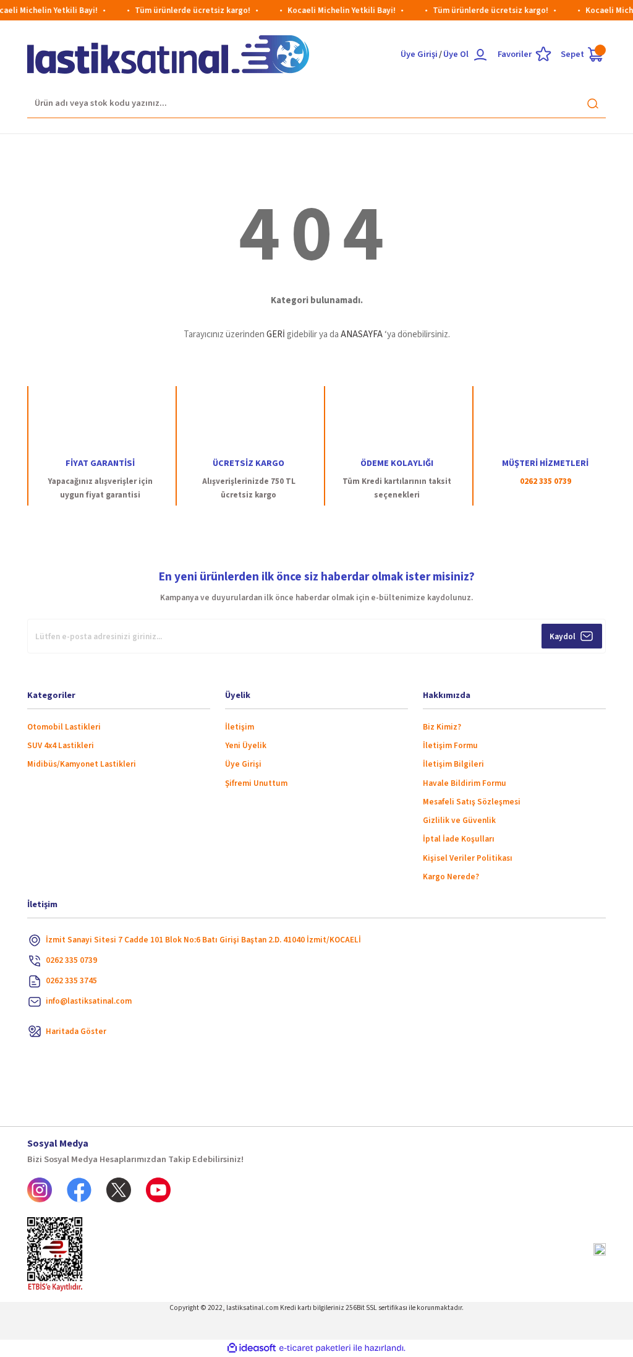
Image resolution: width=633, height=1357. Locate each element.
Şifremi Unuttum (256, 783)
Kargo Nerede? (451, 876)
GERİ (275, 334)
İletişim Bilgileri (453, 764)
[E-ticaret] (315, 1348)
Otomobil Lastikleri (64, 727)
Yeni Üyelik (245, 745)
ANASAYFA (362, 334)
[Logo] (168, 54)
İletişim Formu (450, 745)
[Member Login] (480, 54)
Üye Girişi (419, 54)
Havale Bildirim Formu (464, 783)
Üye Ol (456, 54)
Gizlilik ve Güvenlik (459, 820)
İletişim (239, 727)
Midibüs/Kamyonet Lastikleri (81, 764)
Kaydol (563, 636)
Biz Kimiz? (442, 727)
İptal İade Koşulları (459, 839)
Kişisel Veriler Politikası (467, 858)
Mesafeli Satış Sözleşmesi (471, 802)
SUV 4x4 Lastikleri (60, 745)
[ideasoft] (251, 1348)
